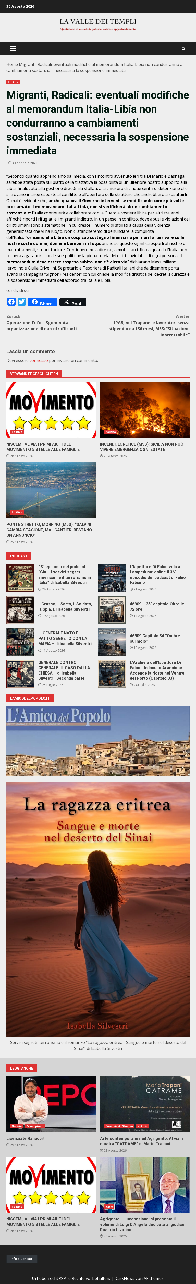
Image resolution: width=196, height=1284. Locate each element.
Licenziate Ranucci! (51, 1104)
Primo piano (34, 1126)
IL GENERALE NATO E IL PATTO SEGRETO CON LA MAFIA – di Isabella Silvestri (20, 642)
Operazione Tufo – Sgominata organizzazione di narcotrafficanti (41, 323)
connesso (39, 360)
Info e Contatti (21, 1258)
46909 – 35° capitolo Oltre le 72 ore (112, 610)
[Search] (183, 49)
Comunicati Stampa (119, 1126)
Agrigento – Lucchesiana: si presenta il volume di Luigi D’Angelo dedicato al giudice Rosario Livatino (145, 1185)
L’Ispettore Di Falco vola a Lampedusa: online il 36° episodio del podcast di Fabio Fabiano (112, 578)
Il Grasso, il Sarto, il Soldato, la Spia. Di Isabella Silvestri (20, 610)
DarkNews (124, 1278)
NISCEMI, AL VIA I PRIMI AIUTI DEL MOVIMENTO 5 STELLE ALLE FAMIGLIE (51, 410)
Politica (13, 82)
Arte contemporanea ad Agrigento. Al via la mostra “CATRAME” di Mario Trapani (145, 1104)
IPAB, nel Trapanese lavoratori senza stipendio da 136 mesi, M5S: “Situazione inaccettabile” (149, 326)
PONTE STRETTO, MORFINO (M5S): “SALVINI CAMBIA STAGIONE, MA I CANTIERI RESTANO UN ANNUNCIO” (51, 490)
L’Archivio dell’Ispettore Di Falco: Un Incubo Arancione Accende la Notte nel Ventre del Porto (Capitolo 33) (112, 674)
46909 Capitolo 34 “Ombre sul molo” (112, 642)
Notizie (17, 1126)
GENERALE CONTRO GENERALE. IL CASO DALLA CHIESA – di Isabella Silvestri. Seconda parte (20, 674)
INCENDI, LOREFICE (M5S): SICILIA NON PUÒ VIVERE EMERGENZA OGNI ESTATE (145, 410)
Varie (109, 1206)
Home (12, 64)
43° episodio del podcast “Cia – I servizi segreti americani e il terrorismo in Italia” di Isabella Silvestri (20, 578)
